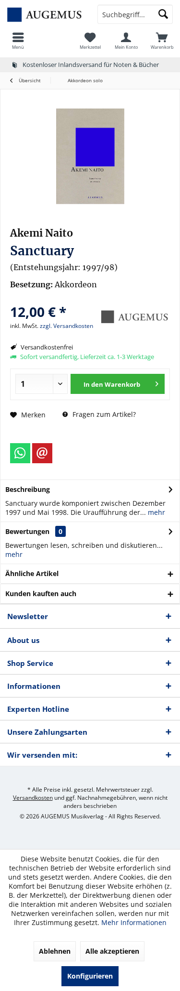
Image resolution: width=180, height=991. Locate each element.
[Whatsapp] (20, 453)
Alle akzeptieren (112, 951)
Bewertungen (27, 531)
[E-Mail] (42, 453)
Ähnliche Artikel (32, 573)
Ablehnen (55, 951)
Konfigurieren (90, 975)
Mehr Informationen (134, 922)
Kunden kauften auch (40, 593)
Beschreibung (27, 489)
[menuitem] (18, 40)
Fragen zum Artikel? (103, 414)
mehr (155, 512)
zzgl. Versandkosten (66, 326)
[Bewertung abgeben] (53, 299)
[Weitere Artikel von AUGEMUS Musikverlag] (134, 316)
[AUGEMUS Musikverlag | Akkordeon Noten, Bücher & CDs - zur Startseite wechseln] (45, 14)
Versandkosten (33, 798)
